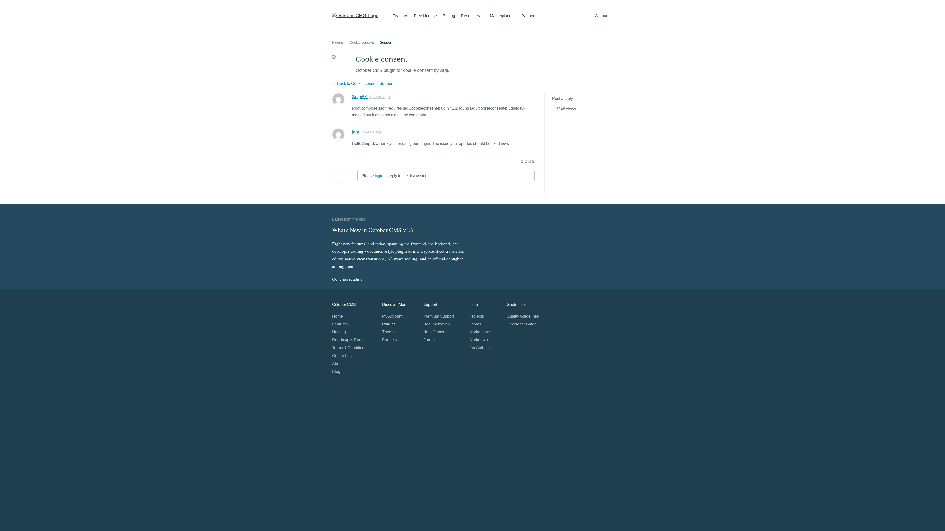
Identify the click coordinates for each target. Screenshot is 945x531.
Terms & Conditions (349, 348)
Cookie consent (362, 42)
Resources (471, 16)
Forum (429, 340)
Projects (477, 316)
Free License (425, 16)
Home (337, 316)
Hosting (339, 332)
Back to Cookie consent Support (365, 83)
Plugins (338, 42)
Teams (475, 324)
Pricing (449, 16)
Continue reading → (349, 279)
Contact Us (342, 356)
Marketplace (501, 16)
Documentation (436, 324)
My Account (392, 316)
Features (400, 16)
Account (602, 16)
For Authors (480, 348)
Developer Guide (521, 324)
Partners (528, 16)
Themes (389, 332)
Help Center (433, 332)
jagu (356, 132)
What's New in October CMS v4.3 (372, 230)
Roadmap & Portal (348, 340)
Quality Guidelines (523, 316)
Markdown (479, 340)
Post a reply (562, 98)
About (337, 364)
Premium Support (438, 316)
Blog (336, 371)
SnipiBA (360, 96)
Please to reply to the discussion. (395, 176)
